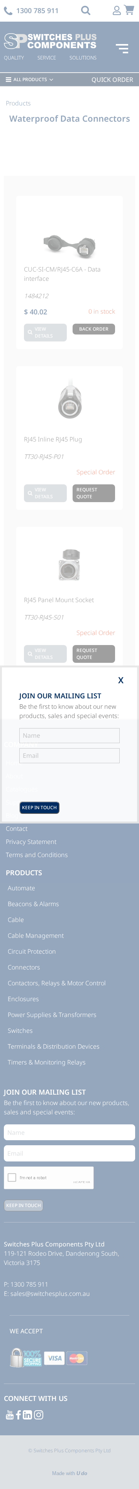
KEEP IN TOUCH (39, 807)
